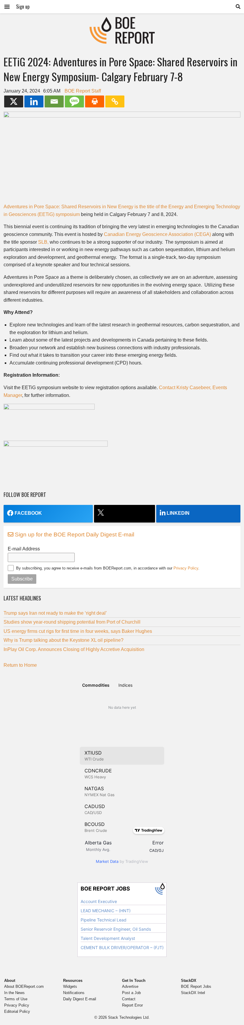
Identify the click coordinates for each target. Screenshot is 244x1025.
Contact (128, 999)
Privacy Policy (185, 568)
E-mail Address (24, 548)
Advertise (130, 986)
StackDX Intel (193, 992)
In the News (14, 992)
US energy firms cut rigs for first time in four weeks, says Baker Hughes (78, 631)
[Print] (94, 101)
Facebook (28, 513)
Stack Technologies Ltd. (129, 1017)
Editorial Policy (17, 1011)
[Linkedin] (33, 101)
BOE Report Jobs (196, 986)
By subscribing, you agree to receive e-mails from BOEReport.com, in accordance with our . (107, 568)
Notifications (74, 992)
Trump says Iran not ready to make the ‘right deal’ (55, 613)
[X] (13, 101)
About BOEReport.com (24, 986)
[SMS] (74, 101)
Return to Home (20, 665)
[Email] (54, 101)
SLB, (43, 242)
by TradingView (122, 861)
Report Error (132, 1005)
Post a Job (131, 992)
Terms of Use (15, 999)
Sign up (22, 6)
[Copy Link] (114, 101)
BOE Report (122, 20)
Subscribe (22, 578)
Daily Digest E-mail (79, 999)
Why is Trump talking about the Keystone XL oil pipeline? (63, 640)
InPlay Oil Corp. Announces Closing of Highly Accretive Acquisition (74, 649)
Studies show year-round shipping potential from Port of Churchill (72, 622)
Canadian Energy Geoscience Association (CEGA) (157, 234)
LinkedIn (178, 513)
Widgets (70, 986)
